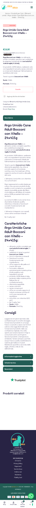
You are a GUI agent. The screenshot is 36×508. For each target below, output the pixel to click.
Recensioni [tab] (8, 369)
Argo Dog (11, 109)
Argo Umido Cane (24, 102)
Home (7, 13)
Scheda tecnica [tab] (10, 363)
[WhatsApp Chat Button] (31, 496)
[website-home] (10, 7)
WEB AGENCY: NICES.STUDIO (18, 493)
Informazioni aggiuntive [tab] (13, 356)
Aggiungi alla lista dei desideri (16, 96)
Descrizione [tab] (9, 118)
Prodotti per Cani (17, 13)
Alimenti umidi (14, 102)
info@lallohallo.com (18, 453)
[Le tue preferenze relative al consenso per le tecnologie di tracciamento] (32, 504)
